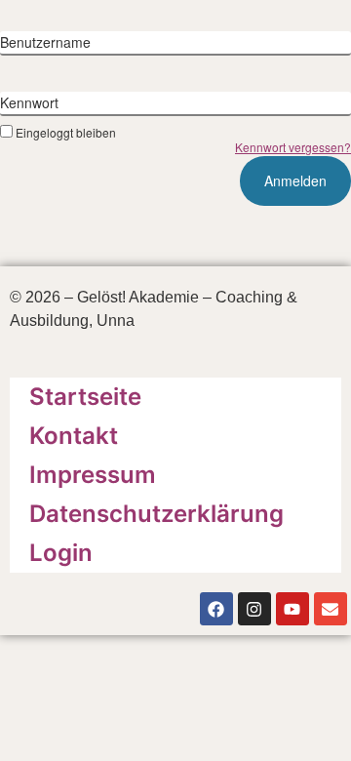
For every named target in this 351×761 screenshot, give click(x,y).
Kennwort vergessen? (293, 147)
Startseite (85, 396)
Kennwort (29, 102)
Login (61, 553)
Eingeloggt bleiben (66, 132)
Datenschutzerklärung (156, 514)
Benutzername (45, 42)
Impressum (92, 475)
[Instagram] (254, 608)
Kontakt (73, 435)
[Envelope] (330, 608)
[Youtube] (292, 608)
